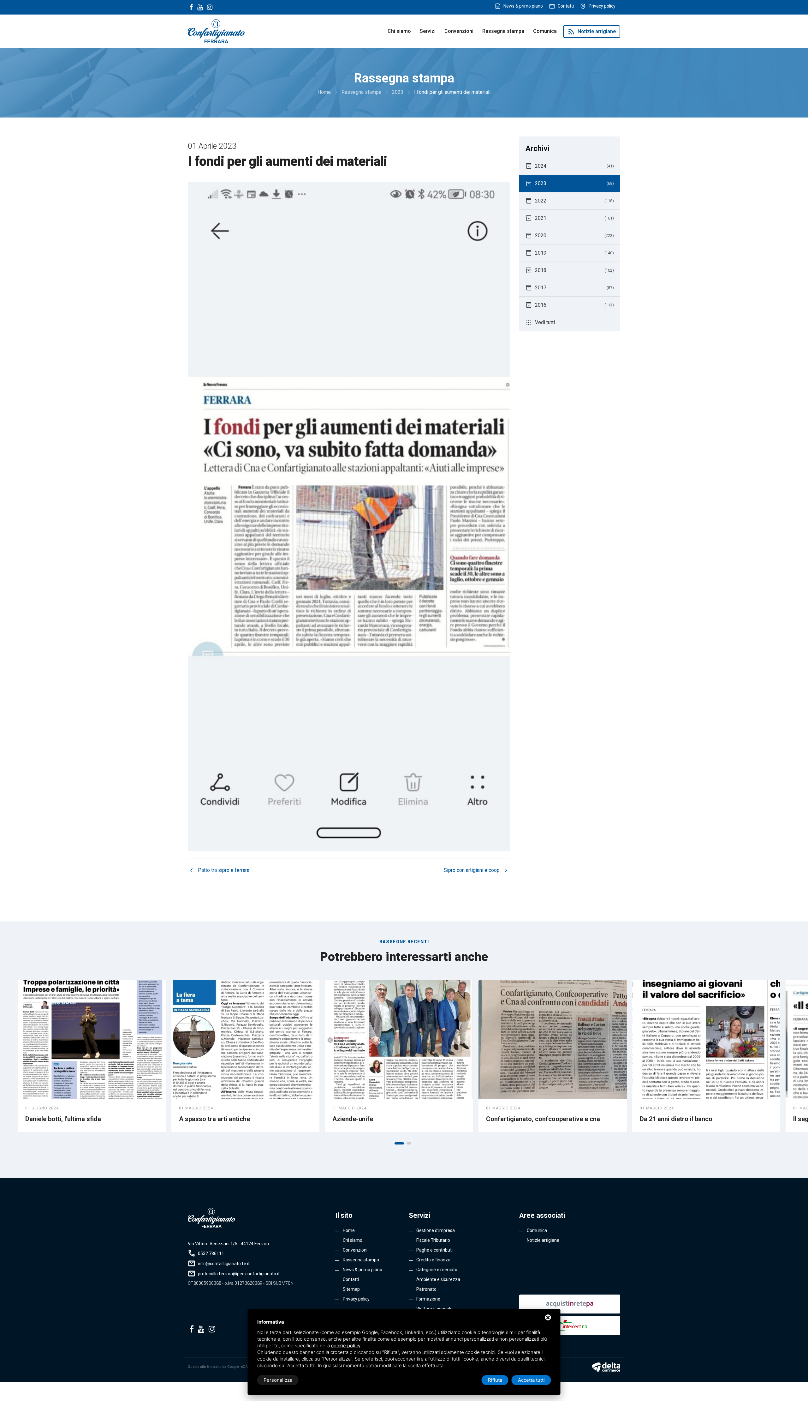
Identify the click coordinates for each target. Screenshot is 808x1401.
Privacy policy (602, 6)
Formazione (428, 1298)
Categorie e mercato (436, 1269)
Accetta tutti (531, 1380)
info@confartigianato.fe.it (224, 1263)
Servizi (428, 31)
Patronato (426, 1289)
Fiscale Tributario (433, 1240)
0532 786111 (211, 1253)
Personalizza (278, 1380)
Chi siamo (399, 31)
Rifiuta (495, 1380)
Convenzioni (458, 31)
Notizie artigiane (591, 31)
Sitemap (351, 1289)
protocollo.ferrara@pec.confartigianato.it (239, 1273)
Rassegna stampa (503, 31)
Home (349, 1230)
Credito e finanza (433, 1259)
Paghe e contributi (434, 1250)
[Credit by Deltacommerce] (606, 1366)
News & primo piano (523, 6)
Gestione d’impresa (435, 1230)
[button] (399, 1143)
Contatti (566, 6)
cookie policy (345, 1346)
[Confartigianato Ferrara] (216, 31)
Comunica (545, 31)
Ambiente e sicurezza (438, 1279)
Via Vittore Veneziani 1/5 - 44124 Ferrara (228, 1243)
